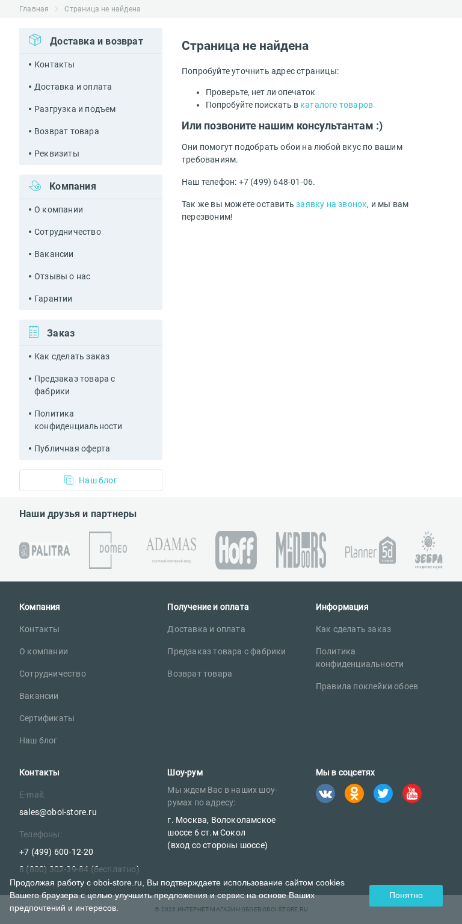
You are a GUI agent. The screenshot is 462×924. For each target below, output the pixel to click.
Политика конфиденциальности (78, 420)
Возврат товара (66, 131)
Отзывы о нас (62, 276)
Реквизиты (56, 153)
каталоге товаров (336, 105)
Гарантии (53, 298)
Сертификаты (47, 718)
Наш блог (98, 480)
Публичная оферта (72, 448)
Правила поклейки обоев (367, 686)
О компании (58, 209)
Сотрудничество (67, 232)
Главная (34, 9)
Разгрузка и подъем (75, 109)
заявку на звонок (331, 204)
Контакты (54, 64)
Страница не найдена (102, 9)
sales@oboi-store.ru (58, 812)
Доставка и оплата (73, 86)
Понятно (406, 895)
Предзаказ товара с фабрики (75, 385)
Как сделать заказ (71, 356)
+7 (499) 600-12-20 (56, 852)
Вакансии (54, 254)
